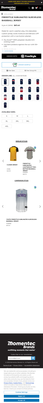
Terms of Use (30, 383)
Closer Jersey (12, 165)
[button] (29, 9)
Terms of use (7, 365)
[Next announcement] (41, 2)
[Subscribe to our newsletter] (33, 358)
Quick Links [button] (33, 9)
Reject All (21, 396)
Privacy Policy (18, 365)
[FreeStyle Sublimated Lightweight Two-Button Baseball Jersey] (30, 159)
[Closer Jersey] (14, 160)
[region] (21, 385)
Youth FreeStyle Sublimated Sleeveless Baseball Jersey (21, 220)
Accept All (21, 400)
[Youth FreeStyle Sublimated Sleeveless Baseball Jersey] (22, 215)
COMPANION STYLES (21, 180)
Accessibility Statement (32, 365)
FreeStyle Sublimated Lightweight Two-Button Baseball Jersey (29, 167)
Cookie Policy (17, 383)
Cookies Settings (22, 392)
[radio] (5, 81)
